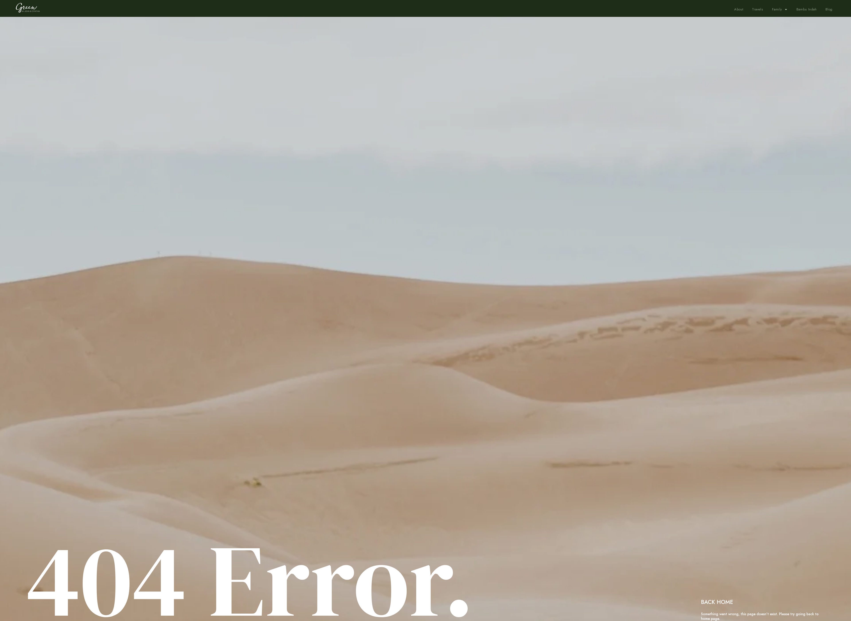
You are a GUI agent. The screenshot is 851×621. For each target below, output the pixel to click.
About (738, 9)
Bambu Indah (806, 9)
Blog (829, 9)
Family (777, 9)
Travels (757, 9)
